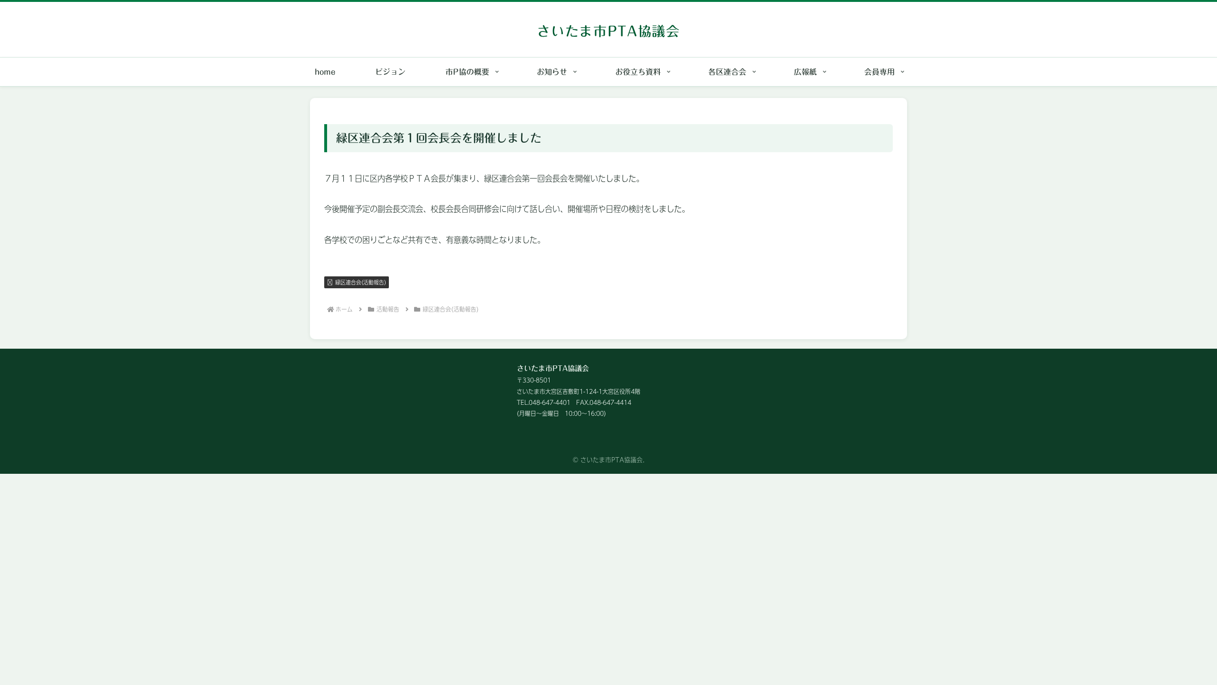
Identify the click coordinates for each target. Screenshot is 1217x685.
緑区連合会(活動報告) (360, 282)
